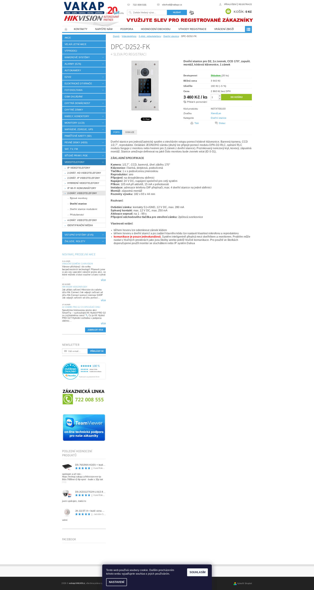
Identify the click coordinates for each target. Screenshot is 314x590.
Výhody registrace (192, 29)
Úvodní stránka (66, 29)
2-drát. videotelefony (82, 193)
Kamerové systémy (77, 57)
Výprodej (71, 50)
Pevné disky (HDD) (76, 142)
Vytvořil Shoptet (244, 583)
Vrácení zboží (224, 29)
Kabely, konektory (77, 116)
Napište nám (104, 29)
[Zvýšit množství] (219, 95)
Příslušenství (77, 214)
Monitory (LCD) (75, 122)
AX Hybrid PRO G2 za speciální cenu (81, 307)
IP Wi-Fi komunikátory (81, 188)
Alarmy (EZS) (73, 64)
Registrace (245, 4)
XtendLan (216, 113)
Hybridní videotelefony (83, 183)
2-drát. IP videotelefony (83, 178)
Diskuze (129, 132)
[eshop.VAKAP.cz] (94, 15)
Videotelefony (74, 162)
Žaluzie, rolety (75, 241)
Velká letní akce (75, 44)
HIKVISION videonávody (74, 286)
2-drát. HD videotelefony (84, 173)
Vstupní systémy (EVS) (79, 234)
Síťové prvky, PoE (76, 155)
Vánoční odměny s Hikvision (77, 263)
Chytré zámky (74, 109)
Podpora (126, 29)
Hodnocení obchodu (155, 29)
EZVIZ (68, 77)
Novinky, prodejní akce (79, 254)
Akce (68, 37)
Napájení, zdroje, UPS (79, 129)
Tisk (196, 123)
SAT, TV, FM (71, 149)
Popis (116, 132)
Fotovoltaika (74, 90)
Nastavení (116, 582)
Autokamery (73, 70)
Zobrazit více (95, 330)
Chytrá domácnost (77, 103)
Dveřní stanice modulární (83, 209)
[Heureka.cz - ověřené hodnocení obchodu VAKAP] (84, 371)
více (103, 280)
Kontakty (80, 29)
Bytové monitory (78, 198)
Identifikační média (80, 225)
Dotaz (222, 123)
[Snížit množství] (219, 98)
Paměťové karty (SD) (78, 136)
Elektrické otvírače (78, 83)
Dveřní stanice (78, 203)
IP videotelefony (78, 167)
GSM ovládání (74, 96)
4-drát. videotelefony (82, 220)
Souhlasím (197, 572)
